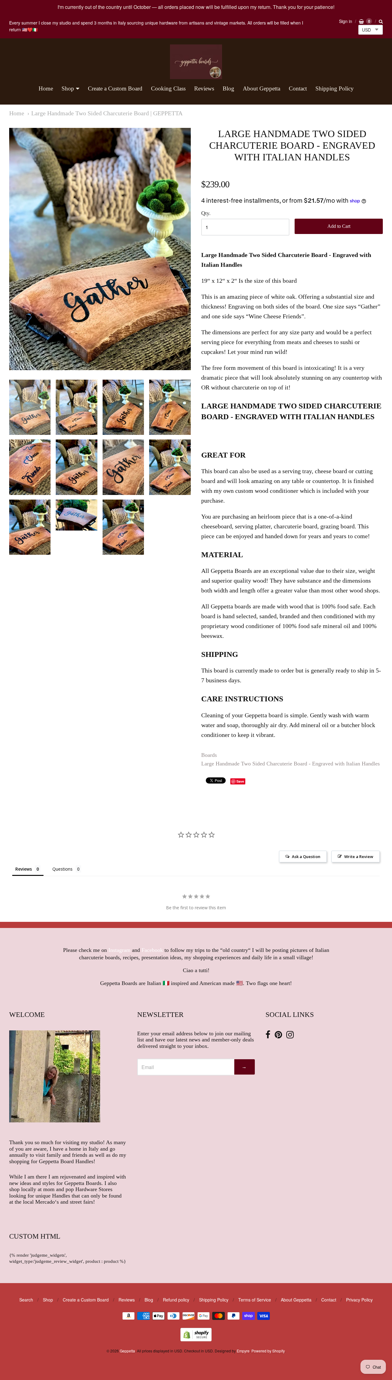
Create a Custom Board (115, 88)
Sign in (345, 21)
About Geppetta (261, 88)
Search (26, 1300)
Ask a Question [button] (306, 856)
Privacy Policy (359, 1300)
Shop (68, 88)
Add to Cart (338, 226)
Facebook (152, 950)
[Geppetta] (196, 61)
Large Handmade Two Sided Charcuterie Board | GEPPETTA (107, 113)
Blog (228, 88)
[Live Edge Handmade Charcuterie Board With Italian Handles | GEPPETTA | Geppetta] (30, 407)
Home (46, 88)
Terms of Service (254, 1300)
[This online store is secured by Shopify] (196, 1339)
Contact (298, 88)
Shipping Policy (334, 88)
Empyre (243, 1350)
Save (240, 781)
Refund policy (176, 1300)
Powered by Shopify (268, 1350)
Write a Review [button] (358, 856)
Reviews (204, 88)
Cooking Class (168, 88)
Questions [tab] (62, 869)
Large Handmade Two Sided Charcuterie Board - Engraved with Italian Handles (290, 764)
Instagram (119, 950)
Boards (209, 755)
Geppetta (127, 1350)
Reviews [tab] (23, 869)
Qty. (206, 213)
